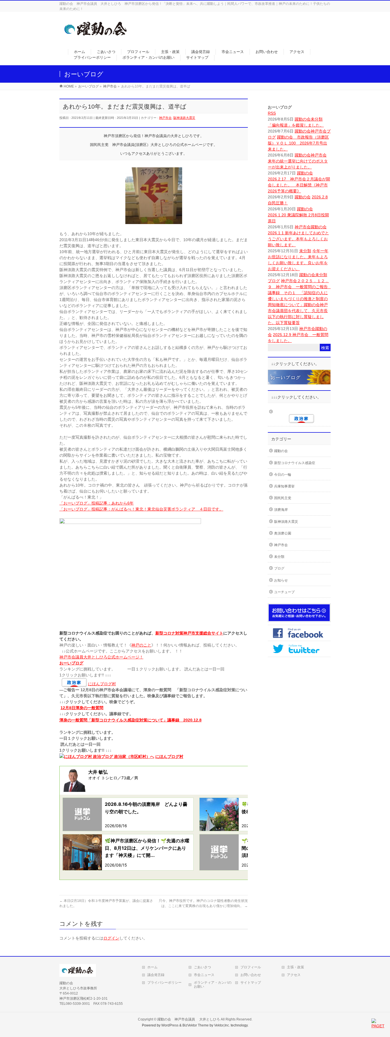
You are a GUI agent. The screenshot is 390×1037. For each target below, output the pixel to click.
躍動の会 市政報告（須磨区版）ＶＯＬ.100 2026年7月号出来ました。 (298, 143)
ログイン (111, 938)
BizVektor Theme (195, 1025)
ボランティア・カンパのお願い (213, 985)
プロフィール (250, 967)
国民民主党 (282, 498)
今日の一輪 (282, 475)
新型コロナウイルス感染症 (294, 463)
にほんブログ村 (102, 684)
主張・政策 (295, 967)
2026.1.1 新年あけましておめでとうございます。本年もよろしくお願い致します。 (298, 239)
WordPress (169, 1025)
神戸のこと (141, 645)
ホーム (152, 967)
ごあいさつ (202, 967)
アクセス (294, 975)
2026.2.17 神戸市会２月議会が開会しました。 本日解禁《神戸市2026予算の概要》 (299, 185)
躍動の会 (303, 119)
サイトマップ (250, 983)
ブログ (274, 280)
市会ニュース (204, 975)
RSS (272, 113)
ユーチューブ (284, 592)
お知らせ (281, 580)
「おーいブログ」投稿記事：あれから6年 (96, 503)
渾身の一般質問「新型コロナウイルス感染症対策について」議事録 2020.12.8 (130, 720)
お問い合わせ (250, 975)
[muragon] (299, 381)
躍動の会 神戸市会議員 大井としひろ (189, 1019)
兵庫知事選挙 (284, 486)
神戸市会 (165, 117)
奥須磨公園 (282, 533)
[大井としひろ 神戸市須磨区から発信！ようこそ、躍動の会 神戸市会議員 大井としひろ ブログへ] (95, 39)
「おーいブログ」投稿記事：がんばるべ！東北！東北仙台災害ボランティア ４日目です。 (141, 509)
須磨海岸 (281, 510)
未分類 (317, 119)
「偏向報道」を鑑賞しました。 (296, 125)
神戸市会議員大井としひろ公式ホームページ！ (101, 657)
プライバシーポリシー (164, 983)
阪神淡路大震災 (184, 117)
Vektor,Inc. (222, 1025)
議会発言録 (155, 975)
